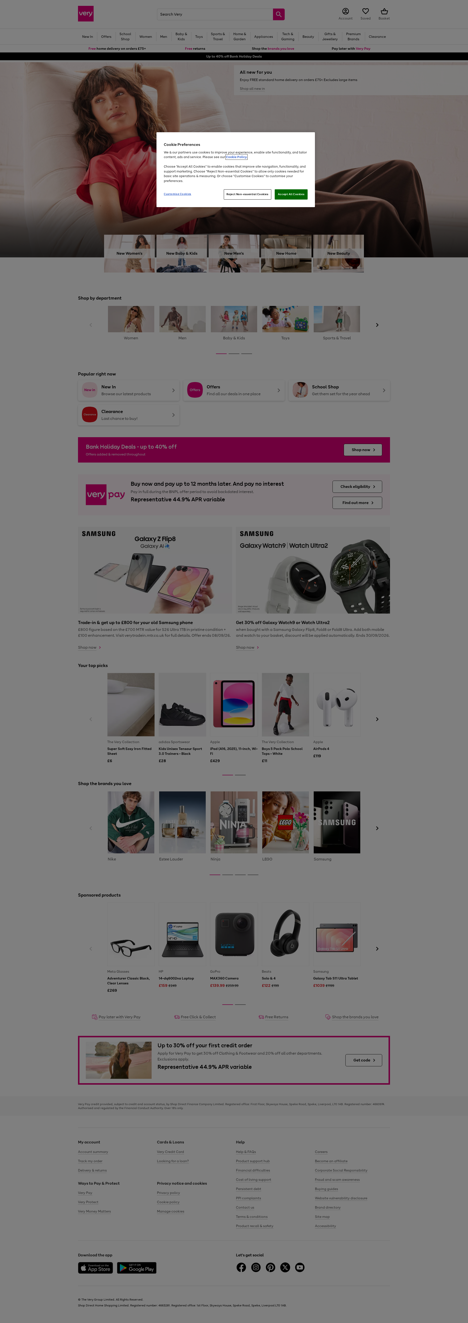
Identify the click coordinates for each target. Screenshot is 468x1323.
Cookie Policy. (236, 157)
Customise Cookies (177, 194)
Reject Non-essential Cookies (247, 194)
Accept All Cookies (291, 194)
